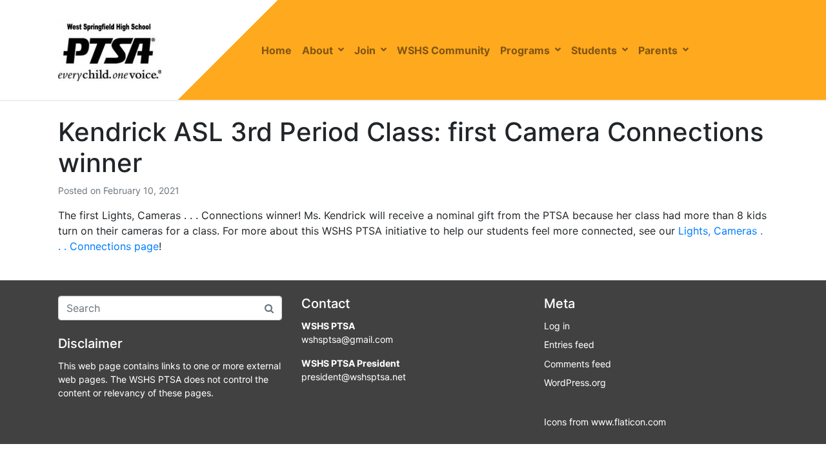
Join (365, 50)
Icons (555, 421)
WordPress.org (575, 382)
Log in (557, 325)
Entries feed (569, 344)
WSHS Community (443, 50)
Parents (658, 50)
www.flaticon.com (628, 421)
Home (276, 50)
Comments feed (577, 363)
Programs (525, 50)
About (317, 50)
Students (594, 50)
